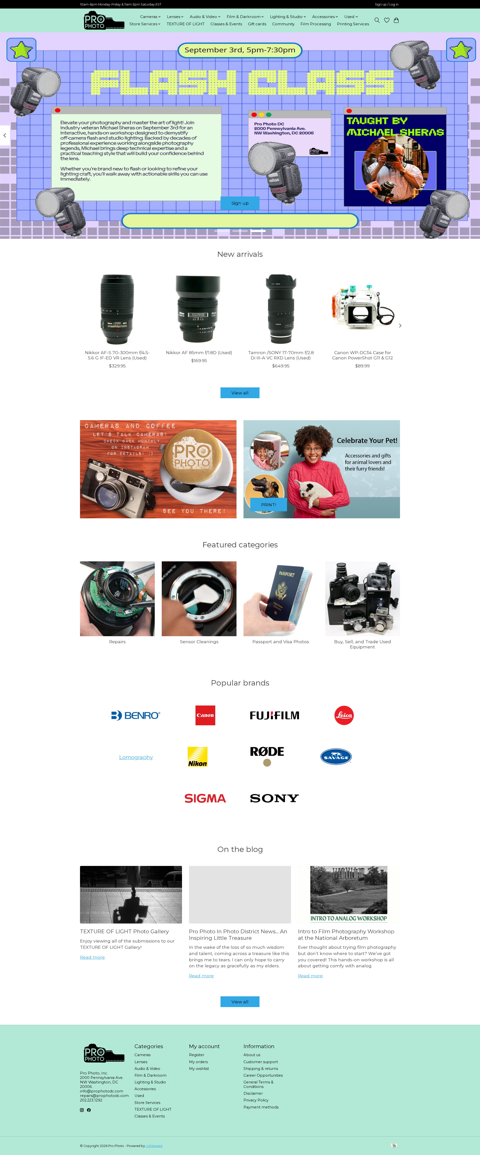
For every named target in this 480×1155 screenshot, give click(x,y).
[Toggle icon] (377, 20)
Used (139, 1095)
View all (240, 392)
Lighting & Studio (150, 1082)
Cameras (142, 1055)
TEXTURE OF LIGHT (185, 24)
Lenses (140, 1062)
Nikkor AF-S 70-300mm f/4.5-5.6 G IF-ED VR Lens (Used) (117, 355)
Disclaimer (253, 1093)
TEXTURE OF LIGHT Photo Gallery (124, 931)
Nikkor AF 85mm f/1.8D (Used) (199, 352)
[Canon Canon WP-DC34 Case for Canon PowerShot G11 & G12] (362, 308)
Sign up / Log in (386, 4)
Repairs (117, 641)
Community (283, 24)
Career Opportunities (263, 1075)
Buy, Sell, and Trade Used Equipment (362, 644)
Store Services (147, 1102)
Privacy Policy (256, 1100)
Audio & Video (147, 1068)
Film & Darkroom (150, 1075)
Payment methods (261, 1107)
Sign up (240, 203)
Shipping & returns (261, 1068)
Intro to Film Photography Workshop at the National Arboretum (346, 934)
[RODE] (267, 757)
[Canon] (205, 716)
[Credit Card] (394, 1145)
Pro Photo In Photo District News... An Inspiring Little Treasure (238, 934)
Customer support (261, 1062)
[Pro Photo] (104, 20)
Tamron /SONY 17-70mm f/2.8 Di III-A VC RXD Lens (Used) (281, 355)
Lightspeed (154, 1146)
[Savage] (336, 757)
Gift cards (257, 24)
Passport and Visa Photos (280, 641)
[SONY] (275, 798)
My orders (198, 1062)
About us (252, 1055)
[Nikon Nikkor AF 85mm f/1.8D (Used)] (199, 308)
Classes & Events (226, 24)
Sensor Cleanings (199, 641)
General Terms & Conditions (259, 1084)
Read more (92, 957)
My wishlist (199, 1068)
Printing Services (353, 24)
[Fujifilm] (275, 716)
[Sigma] (205, 798)
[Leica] (344, 716)
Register (196, 1055)
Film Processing (315, 24)
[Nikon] (197, 757)
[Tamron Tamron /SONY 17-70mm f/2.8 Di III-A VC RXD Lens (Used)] (281, 308)
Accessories (145, 1089)
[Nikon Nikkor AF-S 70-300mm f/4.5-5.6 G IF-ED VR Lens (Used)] (117, 308)
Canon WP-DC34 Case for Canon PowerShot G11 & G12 (362, 355)
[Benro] (136, 716)
